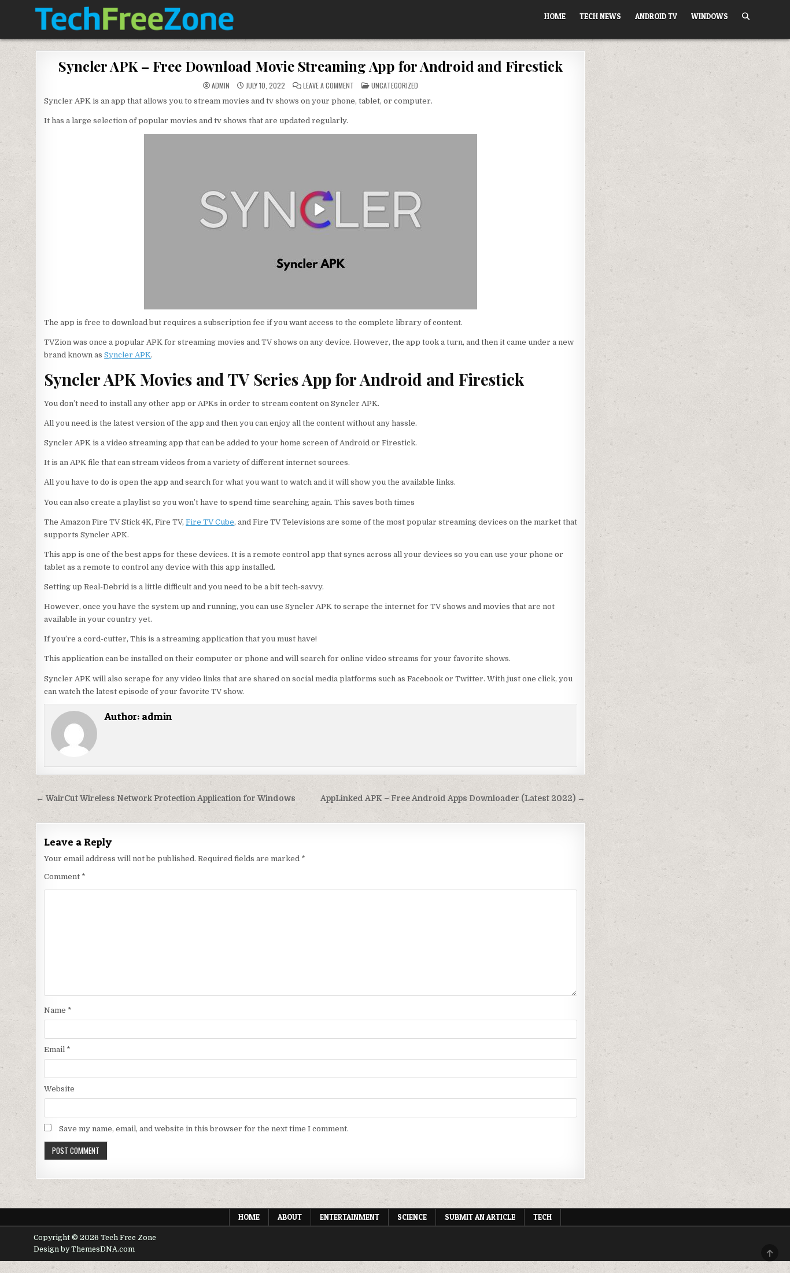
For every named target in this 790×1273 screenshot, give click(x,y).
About (290, 1217)
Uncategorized (394, 85)
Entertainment (349, 1217)
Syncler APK (127, 354)
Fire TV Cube (210, 522)
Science (412, 1217)
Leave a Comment (328, 85)
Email (57, 1049)
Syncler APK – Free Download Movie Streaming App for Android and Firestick (310, 66)
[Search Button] (745, 16)
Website (59, 1088)
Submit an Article (480, 1217)
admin (221, 85)
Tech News (600, 16)
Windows (709, 16)
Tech (542, 1217)
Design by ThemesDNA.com (84, 1249)
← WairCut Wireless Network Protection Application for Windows (166, 798)
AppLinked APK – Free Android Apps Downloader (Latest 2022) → (452, 798)
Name (58, 1010)
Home (555, 16)
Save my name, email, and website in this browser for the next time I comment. (204, 1128)
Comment (65, 876)
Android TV (656, 16)
